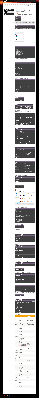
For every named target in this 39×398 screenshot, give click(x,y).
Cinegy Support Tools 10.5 (15, 3)
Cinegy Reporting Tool (21, 3)
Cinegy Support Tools (10, 3)
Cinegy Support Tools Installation (8, 9)
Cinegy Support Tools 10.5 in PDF (9, 5)
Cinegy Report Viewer (25, 3)
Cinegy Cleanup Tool (7, 13)
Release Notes (6, 14)
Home (7, 3)
